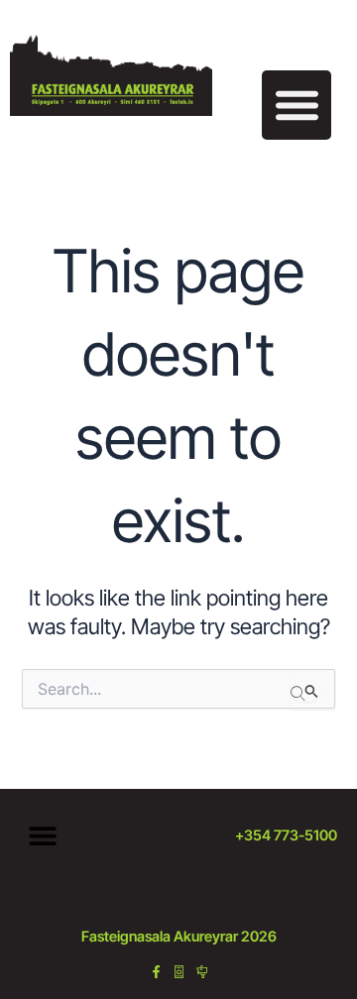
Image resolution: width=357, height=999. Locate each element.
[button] (297, 105)
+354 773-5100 (286, 835)
